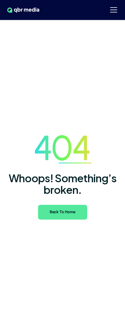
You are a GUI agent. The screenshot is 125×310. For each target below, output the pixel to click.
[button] (114, 10)
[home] (21, 9)
